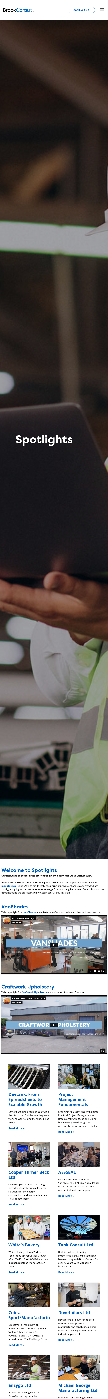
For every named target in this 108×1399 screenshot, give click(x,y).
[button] (102, 10)
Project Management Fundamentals (73, 1099)
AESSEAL (67, 1172)
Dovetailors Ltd (74, 1312)
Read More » (16, 1128)
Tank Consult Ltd (75, 1245)
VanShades (30, 912)
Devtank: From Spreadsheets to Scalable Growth (25, 1099)
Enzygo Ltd (19, 1385)
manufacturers (10, 885)
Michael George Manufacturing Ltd (77, 1387)
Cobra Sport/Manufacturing (30, 1315)
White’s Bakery (24, 1245)
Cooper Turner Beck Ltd (28, 1174)
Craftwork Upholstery (34, 992)
